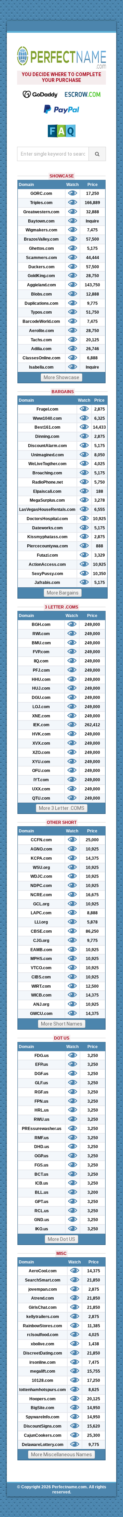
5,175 (92, 248)
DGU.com (41, 697)
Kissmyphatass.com (47, 536)
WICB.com (41, 995)
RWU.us (42, 1119)
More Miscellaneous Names (61, 1454)
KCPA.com (41, 858)
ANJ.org (41, 1004)
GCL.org (41, 904)
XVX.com (41, 743)
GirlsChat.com (43, 1307)
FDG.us (42, 1055)
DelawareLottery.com (43, 1444)
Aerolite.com (41, 330)
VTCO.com (41, 967)
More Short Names (61, 1024)
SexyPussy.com (47, 573)
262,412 (92, 724)
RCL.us (42, 1210)
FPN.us (42, 1101)
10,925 (99, 518)
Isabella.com (41, 367)
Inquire (92, 221)
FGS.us (42, 1165)
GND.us (41, 1219)
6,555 (99, 509)
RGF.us (42, 1092)
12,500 (92, 986)
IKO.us (41, 1229)
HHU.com (41, 679)
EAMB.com (41, 949)
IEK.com (41, 724)
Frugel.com (47, 409)
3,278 (99, 500)
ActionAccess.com (47, 564)
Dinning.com (47, 436)
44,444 (92, 257)
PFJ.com (41, 670)
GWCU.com (41, 1013)
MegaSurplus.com (47, 500)
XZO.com (41, 752)
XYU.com (41, 761)
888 (99, 546)
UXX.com (41, 789)
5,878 (92, 922)
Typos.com (41, 312)
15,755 (93, 1371)
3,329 (99, 555)
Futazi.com (47, 555)
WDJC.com (41, 876)
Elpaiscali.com (47, 491)
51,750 (92, 312)
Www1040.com (47, 418)
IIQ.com (41, 661)
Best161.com (47, 427)
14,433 (99, 427)
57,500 (92, 239)
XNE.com (41, 716)
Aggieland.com (41, 285)
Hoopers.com (42, 1399)
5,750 (99, 482)
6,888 (92, 358)
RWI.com (41, 633)
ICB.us (41, 1183)
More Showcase (61, 377)
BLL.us (42, 1192)
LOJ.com (41, 706)
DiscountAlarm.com (47, 445)
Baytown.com (41, 221)
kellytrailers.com (42, 1316)
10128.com (42, 1380)
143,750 (92, 285)
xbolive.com (42, 1344)
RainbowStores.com (42, 1325)
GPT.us (42, 1201)
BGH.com (41, 624)
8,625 (93, 1389)
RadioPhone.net (47, 482)
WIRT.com (41, 986)
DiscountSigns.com (43, 1426)
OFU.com (41, 770)
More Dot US (61, 1239)
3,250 (92, 1055)
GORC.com (41, 193)
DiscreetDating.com (42, 1353)
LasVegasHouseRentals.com (47, 509)
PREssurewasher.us (42, 1128)
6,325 (99, 418)
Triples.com (41, 202)
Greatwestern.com (41, 212)
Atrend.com (42, 1298)
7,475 (92, 230)
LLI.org (41, 922)
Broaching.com (47, 473)
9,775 (92, 303)
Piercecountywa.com (47, 546)
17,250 (92, 193)
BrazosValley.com (41, 239)
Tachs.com (41, 340)
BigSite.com (42, 1407)
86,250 (92, 931)
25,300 (93, 1435)
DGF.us (42, 1073)
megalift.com (42, 1371)
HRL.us (42, 1110)
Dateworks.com (47, 528)
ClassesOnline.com (41, 358)
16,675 (92, 894)
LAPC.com (41, 913)
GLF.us (41, 1082)
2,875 (99, 409)
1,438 (93, 1344)
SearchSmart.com (42, 1280)
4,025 (99, 463)
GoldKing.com (41, 275)
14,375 (92, 858)
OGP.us (42, 1156)
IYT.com (41, 779)
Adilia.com (41, 348)
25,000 (92, 840)
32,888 (92, 212)
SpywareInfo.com (42, 1417)
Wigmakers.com (41, 230)
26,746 (92, 348)
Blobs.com (41, 294)
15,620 (93, 1426)
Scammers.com (41, 257)
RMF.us (42, 1137)
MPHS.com (41, 958)
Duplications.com (41, 303)
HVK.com (41, 734)
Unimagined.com (47, 455)
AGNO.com (41, 849)
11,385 (93, 1325)
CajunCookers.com (43, 1435)
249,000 (92, 624)
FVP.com (41, 651)
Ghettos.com (41, 248)
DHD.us (41, 1146)
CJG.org (41, 940)
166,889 (92, 202)
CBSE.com (41, 931)
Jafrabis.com (47, 582)
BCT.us (42, 1174)
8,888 (92, 913)
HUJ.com (41, 688)
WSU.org (41, 867)
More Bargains (63, 593)
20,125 (92, 340)
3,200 (92, 1192)
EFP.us (41, 1064)
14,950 (93, 1407)
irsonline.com (42, 1362)
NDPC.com (41, 885)
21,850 (93, 1280)
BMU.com (41, 643)
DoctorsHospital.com (47, 518)
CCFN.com (41, 840)
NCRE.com (41, 894)
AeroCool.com (43, 1271)
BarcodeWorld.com (41, 321)
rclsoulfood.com (42, 1334)
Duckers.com (41, 266)
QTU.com (41, 798)
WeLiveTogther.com (47, 463)
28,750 (92, 275)
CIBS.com (41, 977)
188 (99, 491)
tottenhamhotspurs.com (42, 1389)
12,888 (92, 294)
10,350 (99, 573)
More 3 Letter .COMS (61, 808)
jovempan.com (42, 1289)
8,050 (99, 455)
